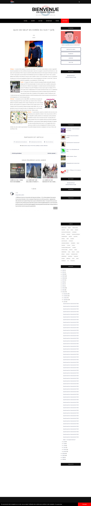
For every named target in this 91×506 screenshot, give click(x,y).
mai (64, 443)
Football (63, 238)
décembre (65, 293)
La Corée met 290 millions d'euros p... (33, 180)
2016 (63, 282)
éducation (75, 236)
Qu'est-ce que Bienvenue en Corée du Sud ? (71, 44)
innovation (70, 256)
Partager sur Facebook (21, 141)
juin (64, 441)
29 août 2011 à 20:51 (20, 194)
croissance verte (74, 254)
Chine (69, 251)
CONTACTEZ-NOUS (70, 49)
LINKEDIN (71, 58)
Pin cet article (49, 141)
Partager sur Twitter (36, 141)
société (41, 145)
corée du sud (64, 227)
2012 (63, 289)
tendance (63, 245)
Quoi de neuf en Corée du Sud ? (73, 142)
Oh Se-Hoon (33, 145)
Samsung (70, 249)
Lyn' (17, 192)
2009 (63, 455)
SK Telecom (71, 240)
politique (38, 145)
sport (68, 238)
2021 (63, 272)
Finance (73, 245)
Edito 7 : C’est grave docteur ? (69, 439)
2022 (63, 270)
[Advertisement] (71, 101)
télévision (46, 145)
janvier (64, 451)
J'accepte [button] (84, 504)
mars (64, 447)
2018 (63, 278)
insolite (73, 251)
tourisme (72, 238)
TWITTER (71, 62)
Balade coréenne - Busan (71, 156)
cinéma (75, 249)
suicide (77, 251)
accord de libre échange (66, 247)
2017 (63, 280)
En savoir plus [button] (58, 504)
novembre (65, 295)
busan (73, 258)
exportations (64, 251)
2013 (63, 287)
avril (64, 445)
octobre (65, 297)
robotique (68, 258)
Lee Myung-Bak (64, 240)
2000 (63, 459)
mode (68, 229)
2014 (63, 285)
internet (76, 229)
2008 (63, 457)
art (68, 260)
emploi (72, 229)
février (64, 449)
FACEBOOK (70, 53)
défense (63, 254)
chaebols (74, 247)
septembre (65, 299)
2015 (63, 283)
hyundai (68, 245)
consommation (64, 236)
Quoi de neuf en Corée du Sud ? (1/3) (70, 308)
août (64, 301)
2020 (63, 274)
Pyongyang (72, 260)
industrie (63, 229)
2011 (63, 291)
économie (68, 234)
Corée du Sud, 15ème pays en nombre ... (16, 180)
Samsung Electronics (76, 234)
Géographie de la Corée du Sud (72, 163)
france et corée (64, 249)
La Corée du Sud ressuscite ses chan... (50, 180)
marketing (76, 256)
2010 (63, 453)
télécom (70, 236)
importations (64, 256)
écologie (67, 254)
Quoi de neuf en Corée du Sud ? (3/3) (70, 303)
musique (63, 258)
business (25, 145)
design (77, 258)
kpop (29, 145)
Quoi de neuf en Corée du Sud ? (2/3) (70, 306)
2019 (63, 276)
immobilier (64, 260)
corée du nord (75, 227)
